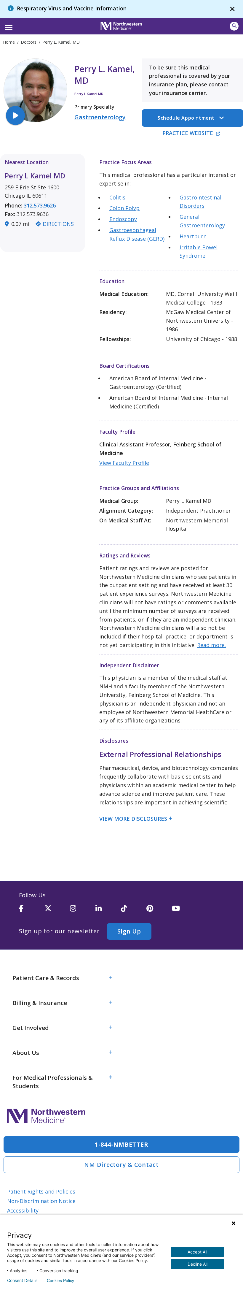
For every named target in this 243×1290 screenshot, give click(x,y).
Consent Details (22, 1280)
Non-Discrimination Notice (41, 1201)
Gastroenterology (100, 117)
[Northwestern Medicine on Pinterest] (159, 911)
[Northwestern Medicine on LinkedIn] (108, 911)
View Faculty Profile (124, 462)
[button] (7, 25)
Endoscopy (123, 219)
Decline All (197, 1264)
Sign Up (129, 931)
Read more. (211, 645)
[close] (232, 9)
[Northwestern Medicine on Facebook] (31, 911)
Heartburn (193, 236)
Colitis (117, 197)
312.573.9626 (40, 205)
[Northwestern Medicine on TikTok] (133, 911)
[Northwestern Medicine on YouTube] (184, 911)
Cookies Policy (60, 1280)
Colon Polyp (124, 208)
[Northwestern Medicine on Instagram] (82, 911)
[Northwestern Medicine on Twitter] (57, 911)
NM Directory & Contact (121, 1165)
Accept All (197, 1251)
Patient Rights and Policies (41, 1191)
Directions (58, 223)
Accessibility (23, 1210)
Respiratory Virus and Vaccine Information (72, 8)
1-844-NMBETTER (121, 1144)
